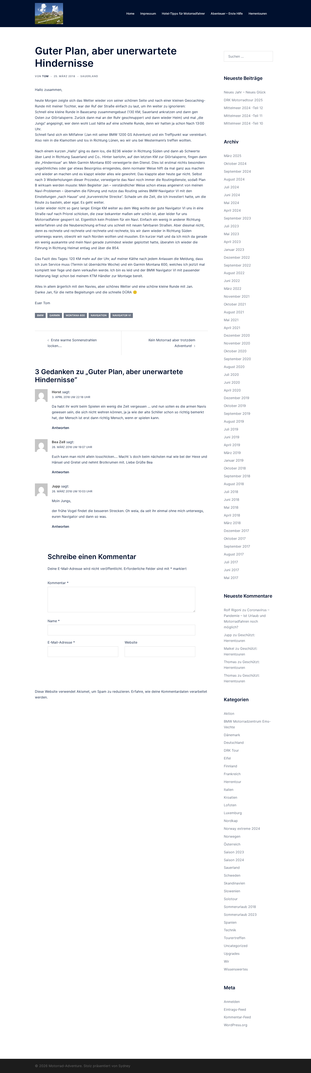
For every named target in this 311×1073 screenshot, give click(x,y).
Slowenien (232, 891)
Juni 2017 (231, 570)
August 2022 (234, 273)
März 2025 (232, 156)
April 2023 (232, 242)
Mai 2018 (231, 507)
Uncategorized (236, 946)
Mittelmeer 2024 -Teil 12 (243, 108)
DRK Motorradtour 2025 (243, 100)
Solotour (231, 899)
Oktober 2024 (235, 163)
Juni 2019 (231, 437)
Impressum (148, 13)
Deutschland (234, 742)
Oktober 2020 (235, 351)
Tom (45, 76)
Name (54, 621)
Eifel (227, 758)
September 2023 (237, 218)
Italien (228, 789)
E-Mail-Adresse (61, 642)
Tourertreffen (234, 938)
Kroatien (230, 797)
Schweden (232, 875)
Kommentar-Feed (237, 1017)
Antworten (60, 428)
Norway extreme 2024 (242, 828)
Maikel (229, 648)
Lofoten (230, 805)
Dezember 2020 (237, 335)
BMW (40, 315)
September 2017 (237, 546)
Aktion (229, 713)
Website (131, 642)
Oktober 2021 (235, 304)
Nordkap (231, 821)
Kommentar (58, 583)
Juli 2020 (231, 374)
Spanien (230, 922)
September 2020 (237, 359)
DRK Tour (231, 750)
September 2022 (237, 265)
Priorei (68, 214)
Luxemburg (233, 813)
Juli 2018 (231, 492)
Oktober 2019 (235, 406)
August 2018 (234, 484)
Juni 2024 (232, 195)
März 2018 (232, 523)
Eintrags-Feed (235, 1009)
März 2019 (232, 453)
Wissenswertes (236, 969)
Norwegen (232, 836)
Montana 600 (75, 315)
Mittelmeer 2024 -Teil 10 (243, 123)
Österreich (232, 844)
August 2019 (234, 421)
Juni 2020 (232, 382)
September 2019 (237, 413)
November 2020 (237, 343)
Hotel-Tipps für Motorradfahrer (183, 13)
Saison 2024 (234, 860)
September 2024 (237, 171)
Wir (226, 961)
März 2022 (232, 288)
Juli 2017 (231, 562)
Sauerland (89, 76)
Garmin (55, 315)
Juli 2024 (231, 187)
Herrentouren (258, 13)
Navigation (99, 315)
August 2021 (234, 312)
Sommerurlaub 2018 (240, 907)
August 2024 (234, 179)
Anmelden (232, 1001)
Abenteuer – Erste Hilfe (227, 13)
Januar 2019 (234, 460)
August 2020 (234, 367)
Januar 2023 (234, 249)
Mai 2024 (231, 203)
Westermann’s (155, 140)
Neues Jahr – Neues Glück (245, 92)
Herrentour (232, 782)
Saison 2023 (234, 852)
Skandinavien (234, 883)
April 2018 (232, 515)
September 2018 (237, 476)
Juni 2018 (231, 499)
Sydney (124, 1066)
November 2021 (236, 296)
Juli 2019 (231, 429)
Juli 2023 (231, 226)
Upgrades (231, 953)
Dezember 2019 (236, 398)
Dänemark (232, 735)
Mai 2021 (231, 320)
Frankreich (232, 774)
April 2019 (232, 445)
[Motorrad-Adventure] (49, 13)
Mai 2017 (231, 578)
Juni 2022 (232, 281)
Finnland (230, 766)
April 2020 (232, 390)
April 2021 (232, 328)
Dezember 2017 (236, 531)
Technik (230, 930)
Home (130, 13)
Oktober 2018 (235, 468)
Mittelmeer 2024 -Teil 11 (243, 116)
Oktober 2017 (235, 538)
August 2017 (234, 554)
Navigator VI (122, 315)
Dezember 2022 (237, 257)
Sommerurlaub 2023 (240, 914)
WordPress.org (235, 1025)
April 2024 (232, 210)
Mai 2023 (231, 234)
